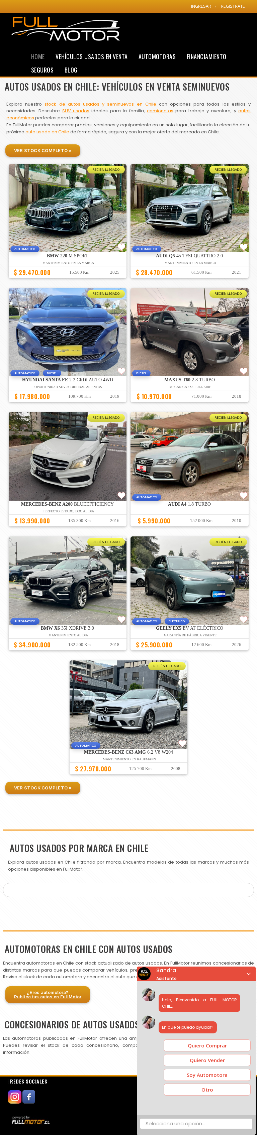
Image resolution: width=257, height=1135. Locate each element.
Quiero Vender (207, 1060)
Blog (71, 70)
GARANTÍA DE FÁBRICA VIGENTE (190, 635)
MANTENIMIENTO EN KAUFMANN (129, 759)
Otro (207, 1089)
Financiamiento (207, 56)
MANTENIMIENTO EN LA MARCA (68, 263)
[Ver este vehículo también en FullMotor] (31, 1120)
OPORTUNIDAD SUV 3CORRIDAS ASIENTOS (68, 387)
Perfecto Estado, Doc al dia (68, 511)
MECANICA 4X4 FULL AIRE (190, 387)
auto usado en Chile (47, 132)
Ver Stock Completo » (43, 150)
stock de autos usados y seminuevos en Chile (100, 104)
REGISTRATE (233, 6)
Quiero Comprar (207, 1045)
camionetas (160, 111)
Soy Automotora (207, 1074)
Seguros (42, 70)
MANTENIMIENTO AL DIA (68, 635)
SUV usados (75, 111)
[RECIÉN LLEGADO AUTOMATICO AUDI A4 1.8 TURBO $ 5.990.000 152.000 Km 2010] (189, 529)
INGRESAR (201, 6)
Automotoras (157, 56)
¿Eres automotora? (48, 994)
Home (38, 56)
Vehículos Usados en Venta (92, 56)
